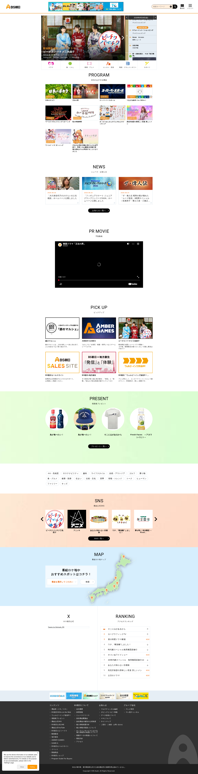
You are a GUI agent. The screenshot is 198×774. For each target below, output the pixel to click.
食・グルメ (52, 479)
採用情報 (79, 712)
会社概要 (79, 709)
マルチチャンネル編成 (109, 709)
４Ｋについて (106, 718)
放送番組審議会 (82, 718)
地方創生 (55, 737)
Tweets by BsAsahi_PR (56, 627)
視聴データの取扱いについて (87, 735)
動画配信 (55, 734)
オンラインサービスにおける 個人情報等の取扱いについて (86, 731)
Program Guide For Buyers (62, 758)
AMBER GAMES (58, 740)
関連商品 (55, 752)
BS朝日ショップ (58, 755)
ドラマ (51, 67)
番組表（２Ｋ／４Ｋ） (60, 709)
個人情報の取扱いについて (86, 727)
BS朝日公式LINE (58, 724)
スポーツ (147, 67)
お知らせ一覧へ (99, 210)
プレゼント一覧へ (99, 446)
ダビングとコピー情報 (109, 712)
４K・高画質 (53, 473)
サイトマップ (106, 721)
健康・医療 (66, 479)
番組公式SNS (57, 721)
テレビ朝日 (130, 709)
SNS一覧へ (99, 538)
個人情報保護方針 (83, 724)
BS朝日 (13, 6)
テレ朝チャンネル (132, 712)
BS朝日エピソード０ (59, 731)
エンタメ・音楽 (108, 67)
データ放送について (108, 715)
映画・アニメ (89, 67)
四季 (102, 479)
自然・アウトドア (117, 473)
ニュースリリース (83, 715)
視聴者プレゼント (58, 718)
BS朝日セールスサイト (60, 746)
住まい (79, 479)
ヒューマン (141, 479)
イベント (55, 749)
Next (123, 38)
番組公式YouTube (58, 727)
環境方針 (79, 738)
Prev (43, 38)
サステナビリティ (71, 473)
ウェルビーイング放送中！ (61, 715)
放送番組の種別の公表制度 (86, 721)
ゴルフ (132, 473)
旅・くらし (70, 67)
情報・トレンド (115, 479)
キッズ (65, 484)
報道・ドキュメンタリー (127, 67)
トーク (129, 479)
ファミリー (52, 484)
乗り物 (142, 473)
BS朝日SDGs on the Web (61, 712)
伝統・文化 (91, 479)
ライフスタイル (98, 473)
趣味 (85, 473)
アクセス (79, 741)
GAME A (55, 743)
